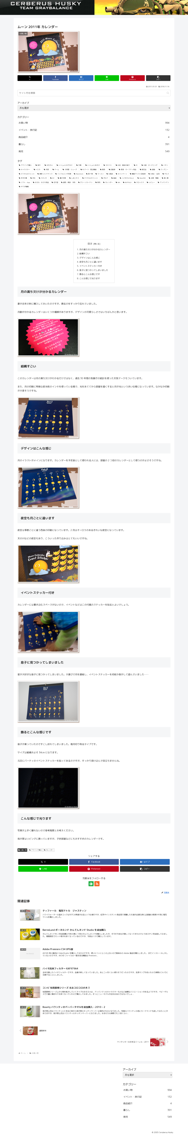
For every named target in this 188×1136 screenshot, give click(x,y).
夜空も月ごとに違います (90, 261)
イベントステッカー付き (90, 266)
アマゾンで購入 (36, 850)
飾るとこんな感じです (89, 274)
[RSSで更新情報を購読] (96, 883)
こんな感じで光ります (89, 278)
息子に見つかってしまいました (94, 270)
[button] (158, 78)
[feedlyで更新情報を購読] (91, 883)
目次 (90, 243)
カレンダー (50, 850)
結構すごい (84, 253)
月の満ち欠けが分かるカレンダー (95, 249)
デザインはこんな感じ (89, 257)
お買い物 (23, 850)
